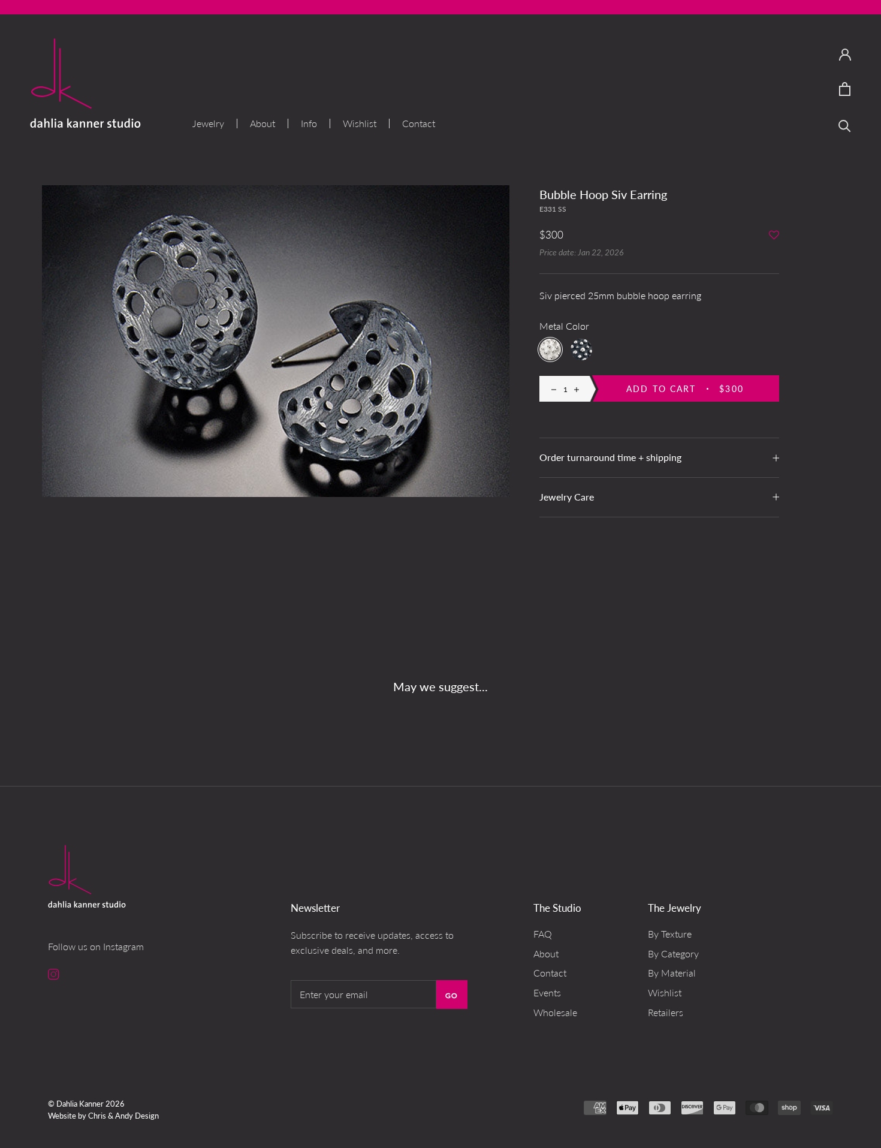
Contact (418, 123)
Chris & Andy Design (123, 1115)
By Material (672, 972)
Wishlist (359, 123)
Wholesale (555, 1012)
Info (309, 123)
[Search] (844, 125)
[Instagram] (53, 973)
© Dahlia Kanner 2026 (86, 1103)
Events (547, 992)
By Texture (670, 933)
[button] (774, 236)
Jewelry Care (566, 496)
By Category (673, 953)
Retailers (665, 1012)
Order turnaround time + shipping (610, 457)
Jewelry (208, 123)
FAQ (542, 933)
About (262, 123)
